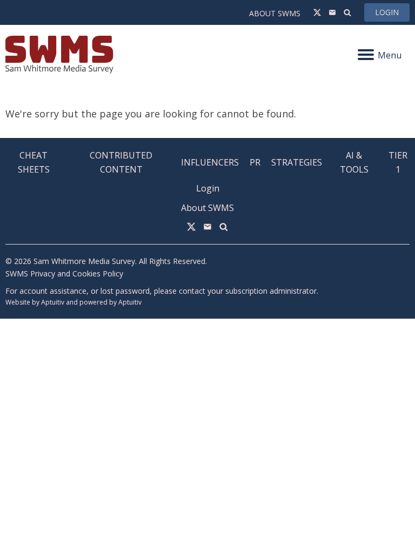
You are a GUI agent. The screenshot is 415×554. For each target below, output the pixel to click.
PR (255, 162)
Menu (389, 55)
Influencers (210, 162)
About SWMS (274, 13)
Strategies (296, 162)
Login (387, 12)
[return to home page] (106, 55)
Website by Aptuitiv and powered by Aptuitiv (73, 302)
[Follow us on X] (317, 12)
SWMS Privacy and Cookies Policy (64, 273)
